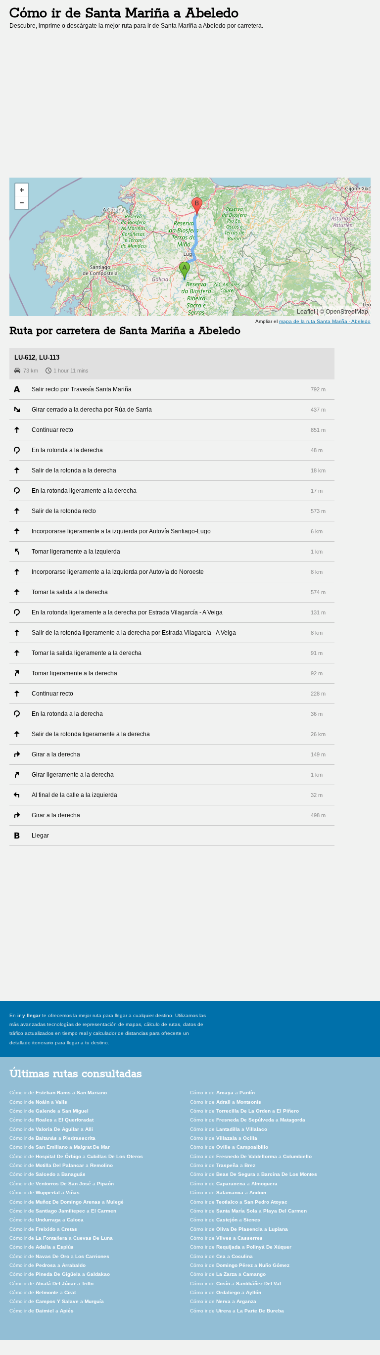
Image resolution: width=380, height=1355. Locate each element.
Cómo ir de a (58, 1092)
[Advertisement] (92, 107)
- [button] (21, 202)
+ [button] (21, 190)
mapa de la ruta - (325, 321)
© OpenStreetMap (344, 311)
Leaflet (306, 311)
